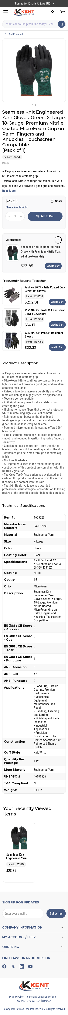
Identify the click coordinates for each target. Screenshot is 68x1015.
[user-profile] (52, 12)
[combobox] (34, 24)
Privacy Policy (16, 996)
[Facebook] (4, 966)
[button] (27, 104)
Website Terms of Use (28, 1001)
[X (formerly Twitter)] (13, 966)
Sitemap (46, 1001)
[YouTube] (30, 966)
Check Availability (16, 207)
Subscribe (56, 913)
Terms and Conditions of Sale (41, 996)
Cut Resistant (16, 34)
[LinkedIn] (22, 966)
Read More (9, 191)
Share (59, 201)
